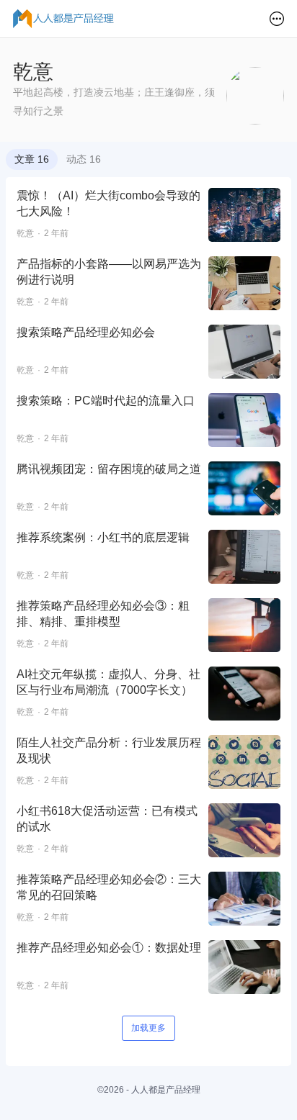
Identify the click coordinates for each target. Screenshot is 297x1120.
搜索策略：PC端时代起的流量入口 (106, 400)
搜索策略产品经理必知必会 (86, 332)
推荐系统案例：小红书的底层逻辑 (103, 537)
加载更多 (148, 1028)
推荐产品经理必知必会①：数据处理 (109, 947)
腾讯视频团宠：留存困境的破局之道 (109, 469)
